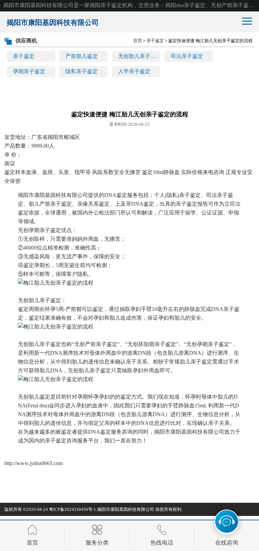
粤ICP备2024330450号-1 (72, 509)
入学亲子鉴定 (134, 71)
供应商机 (26, 41)
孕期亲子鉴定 (29, 71)
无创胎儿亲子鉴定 (139, 56)
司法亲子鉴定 (187, 56)
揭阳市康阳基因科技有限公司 (125, 509)
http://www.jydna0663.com (33, 463)
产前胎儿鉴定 (81, 56)
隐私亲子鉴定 (81, 71)
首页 (137, 40)
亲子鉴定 (23, 56)
